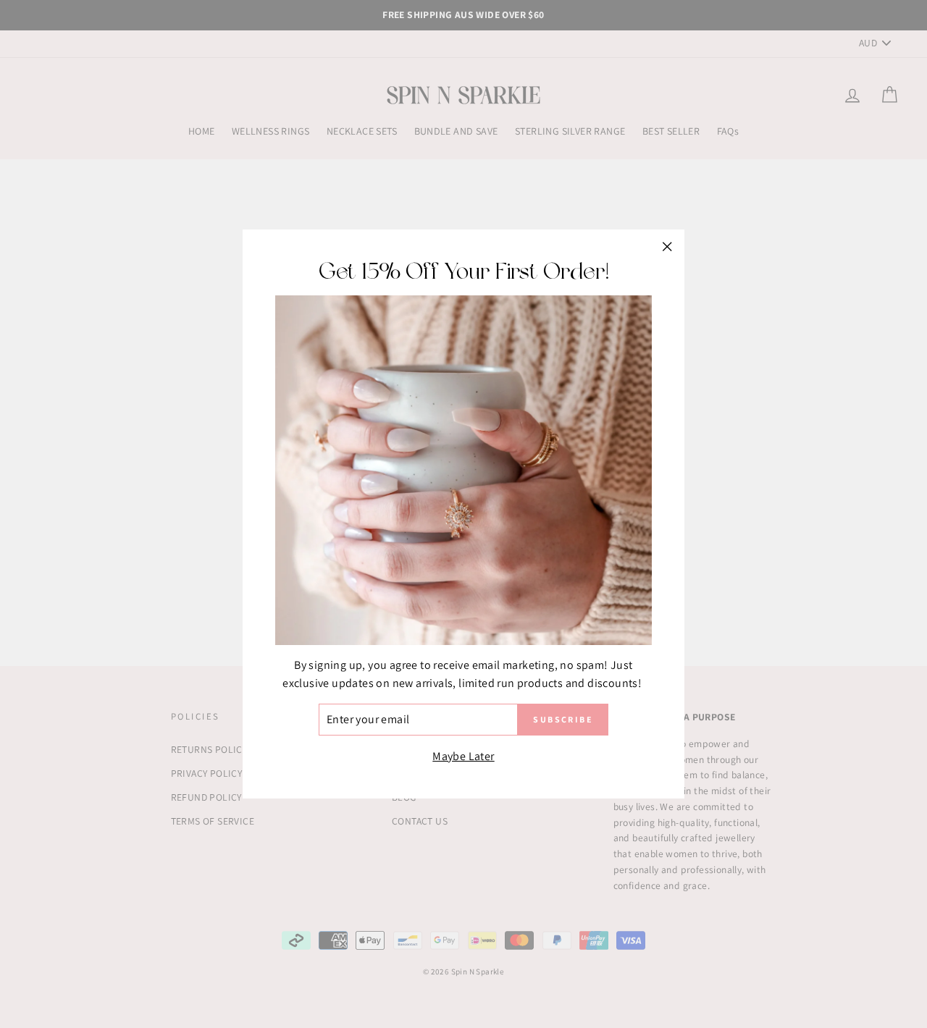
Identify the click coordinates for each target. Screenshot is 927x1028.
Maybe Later (463, 756)
